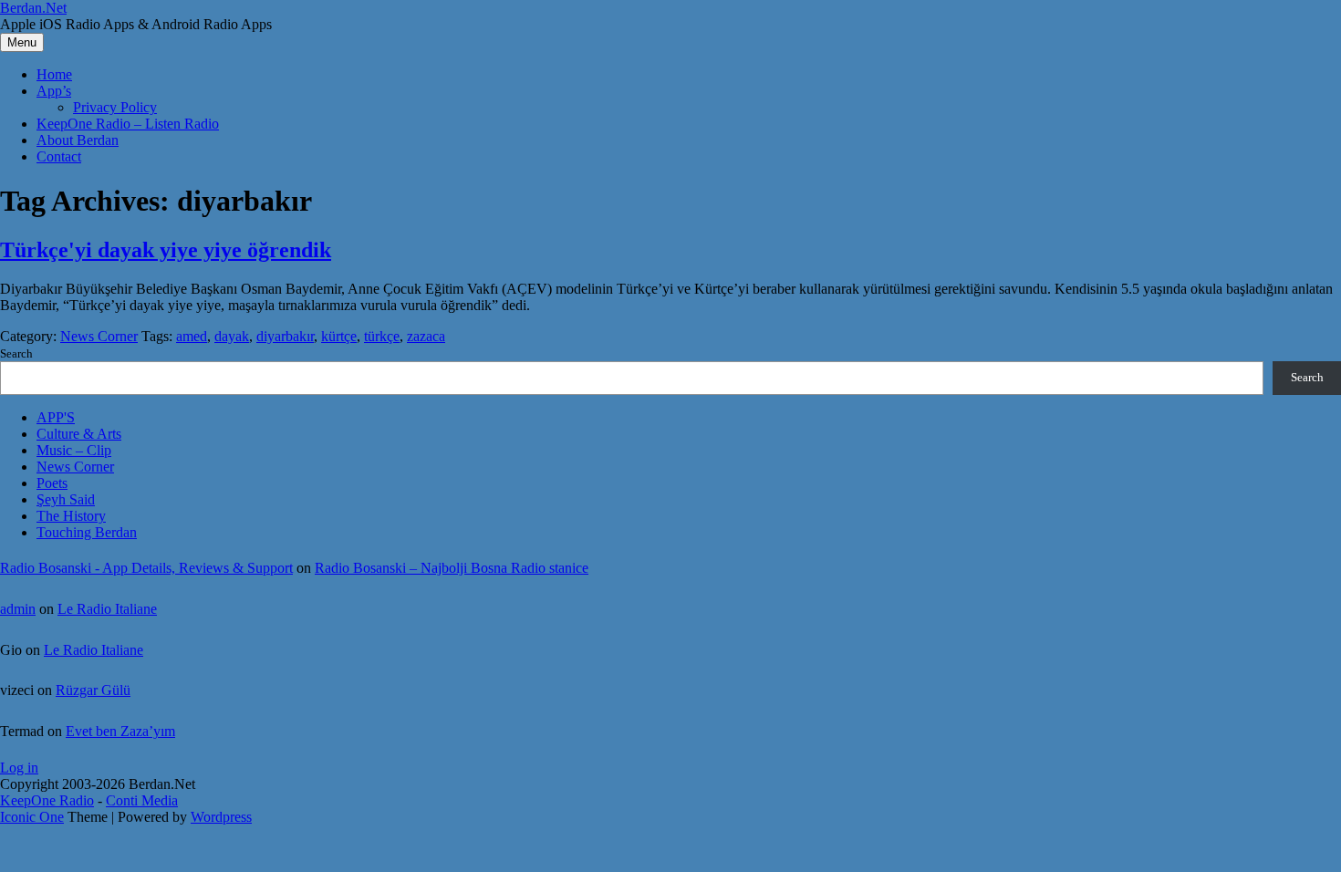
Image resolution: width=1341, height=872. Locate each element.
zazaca (426, 336)
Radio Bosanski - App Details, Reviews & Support (146, 568)
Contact (58, 156)
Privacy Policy (115, 107)
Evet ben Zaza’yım (120, 731)
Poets (52, 483)
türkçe (382, 336)
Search (16, 353)
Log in (19, 767)
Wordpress (221, 817)
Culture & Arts (78, 433)
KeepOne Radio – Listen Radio (127, 123)
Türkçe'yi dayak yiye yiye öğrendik (165, 250)
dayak (231, 336)
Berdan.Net (33, 8)
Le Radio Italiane (107, 609)
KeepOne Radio (47, 800)
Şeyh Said (65, 499)
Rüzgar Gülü (93, 690)
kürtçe (339, 336)
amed (191, 336)
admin (18, 609)
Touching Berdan (86, 532)
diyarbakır (285, 336)
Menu (21, 42)
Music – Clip (73, 450)
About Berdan (77, 140)
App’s (53, 91)
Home (54, 74)
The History (71, 516)
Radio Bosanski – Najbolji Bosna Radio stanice (451, 568)
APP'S (55, 417)
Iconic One (32, 817)
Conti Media (142, 800)
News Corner (99, 336)
